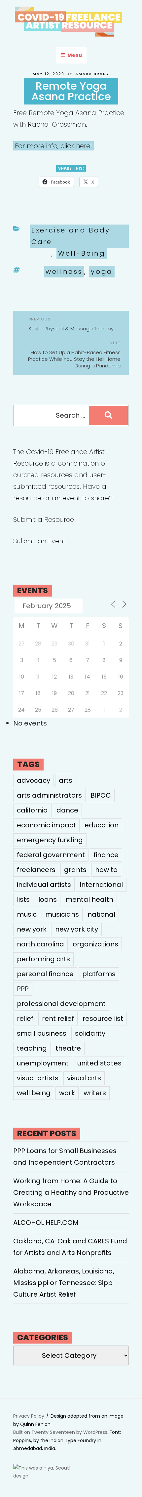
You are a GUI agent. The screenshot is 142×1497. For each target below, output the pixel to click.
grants (75, 869)
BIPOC (100, 795)
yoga (102, 271)
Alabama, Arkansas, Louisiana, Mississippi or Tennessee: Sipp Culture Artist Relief (63, 1283)
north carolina (40, 944)
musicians (62, 914)
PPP (23, 988)
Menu (74, 55)
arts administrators (49, 795)
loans (47, 899)
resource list (103, 1018)
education (102, 825)
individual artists (44, 884)
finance (106, 854)
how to (106, 869)
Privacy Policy (28, 1416)
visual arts (84, 1078)
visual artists (37, 1078)
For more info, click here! (53, 145)
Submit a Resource (43, 519)
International (101, 884)
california (32, 810)
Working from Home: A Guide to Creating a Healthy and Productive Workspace (71, 1192)
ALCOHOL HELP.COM (46, 1222)
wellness (64, 271)
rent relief (58, 1018)
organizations (95, 944)
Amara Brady (92, 73)
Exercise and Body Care (70, 236)
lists (23, 899)
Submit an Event (39, 541)
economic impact (46, 825)
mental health (89, 899)
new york (32, 929)
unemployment (43, 1063)
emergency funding (50, 840)
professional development (61, 1003)
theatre (68, 1048)
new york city (76, 929)
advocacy (33, 780)
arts (65, 780)
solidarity (90, 1033)
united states (99, 1063)
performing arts (43, 959)
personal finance (45, 973)
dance (67, 810)
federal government (51, 854)
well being (34, 1093)
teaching (32, 1048)
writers (95, 1093)
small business (41, 1033)
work (67, 1093)
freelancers (36, 869)
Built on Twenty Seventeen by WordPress (60, 1432)
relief (25, 1018)
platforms (99, 973)
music (27, 914)
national (101, 914)
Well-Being (81, 253)
